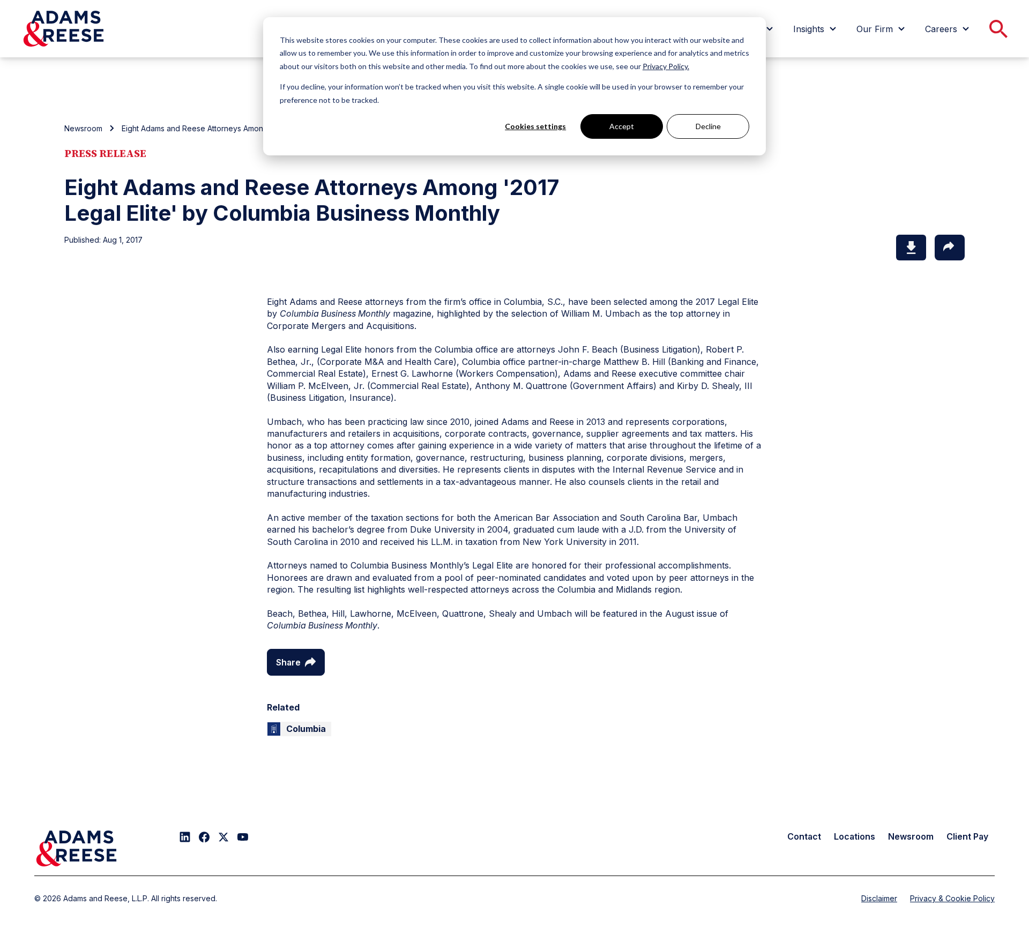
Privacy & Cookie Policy (952, 898)
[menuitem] (816, 29)
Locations (854, 836)
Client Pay (967, 836)
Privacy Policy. (666, 66)
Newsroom (83, 128)
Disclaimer (879, 898)
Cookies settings (535, 126)
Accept (621, 126)
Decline (708, 126)
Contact (804, 836)
